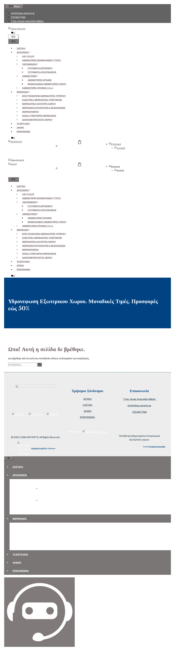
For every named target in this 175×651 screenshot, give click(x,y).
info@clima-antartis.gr (23, 13)
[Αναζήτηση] (39, 365)
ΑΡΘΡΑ (20, 127)
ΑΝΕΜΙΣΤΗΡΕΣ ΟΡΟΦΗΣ (40, 80)
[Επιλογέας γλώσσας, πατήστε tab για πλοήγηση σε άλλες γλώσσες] (115, 144)
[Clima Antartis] (16, 160)
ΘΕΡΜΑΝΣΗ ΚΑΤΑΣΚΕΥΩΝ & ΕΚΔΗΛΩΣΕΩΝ (43, 108)
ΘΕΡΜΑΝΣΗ (23, 92)
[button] (15, 141)
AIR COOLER (28, 56)
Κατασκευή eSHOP (38, 448)
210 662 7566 (18, 17)
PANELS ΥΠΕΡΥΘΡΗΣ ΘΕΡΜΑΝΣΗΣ (39, 115)
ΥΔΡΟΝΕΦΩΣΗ (29, 64)
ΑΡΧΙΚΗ (87, 399)
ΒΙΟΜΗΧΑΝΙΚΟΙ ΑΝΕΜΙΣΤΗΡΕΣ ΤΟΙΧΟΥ (47, 84)
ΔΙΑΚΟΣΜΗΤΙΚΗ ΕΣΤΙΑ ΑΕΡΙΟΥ (37, 119)
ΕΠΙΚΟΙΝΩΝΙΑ (23, 131)
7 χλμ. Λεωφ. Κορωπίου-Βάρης (27, 21)
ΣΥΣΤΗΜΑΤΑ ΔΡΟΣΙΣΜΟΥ (40, 68)
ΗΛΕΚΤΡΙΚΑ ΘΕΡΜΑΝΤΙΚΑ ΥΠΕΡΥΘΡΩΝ (42, 100)
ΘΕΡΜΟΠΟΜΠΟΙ (30, 111)
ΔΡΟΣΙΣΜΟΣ (23, 52)
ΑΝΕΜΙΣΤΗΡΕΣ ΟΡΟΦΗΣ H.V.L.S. (37, 88)
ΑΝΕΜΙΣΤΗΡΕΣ (29, 76)
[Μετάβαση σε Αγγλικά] (119, 148)
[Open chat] (39, 612)
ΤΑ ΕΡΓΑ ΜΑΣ (23, 123)
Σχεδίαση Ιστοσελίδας (157, 447)
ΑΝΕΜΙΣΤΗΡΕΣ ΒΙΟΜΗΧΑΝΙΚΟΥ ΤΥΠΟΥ (41, 60)
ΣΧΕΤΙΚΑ (21, 48)
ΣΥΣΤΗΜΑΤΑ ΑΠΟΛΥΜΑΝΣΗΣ (42, 72)
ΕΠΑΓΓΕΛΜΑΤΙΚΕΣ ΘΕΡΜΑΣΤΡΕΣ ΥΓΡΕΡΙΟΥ (44, 96)
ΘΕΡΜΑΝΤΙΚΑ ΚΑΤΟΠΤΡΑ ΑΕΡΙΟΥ (39, 104)
